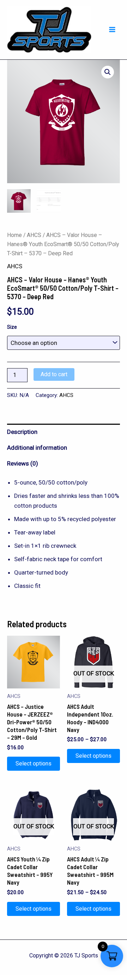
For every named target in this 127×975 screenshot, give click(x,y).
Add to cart (54, 374)
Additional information (37, 447)
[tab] (63, 432)
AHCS (34, 235)
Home (14, 235)
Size (12, 327)
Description (22, 431)
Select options (34, 763)
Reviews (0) (22, 463)
